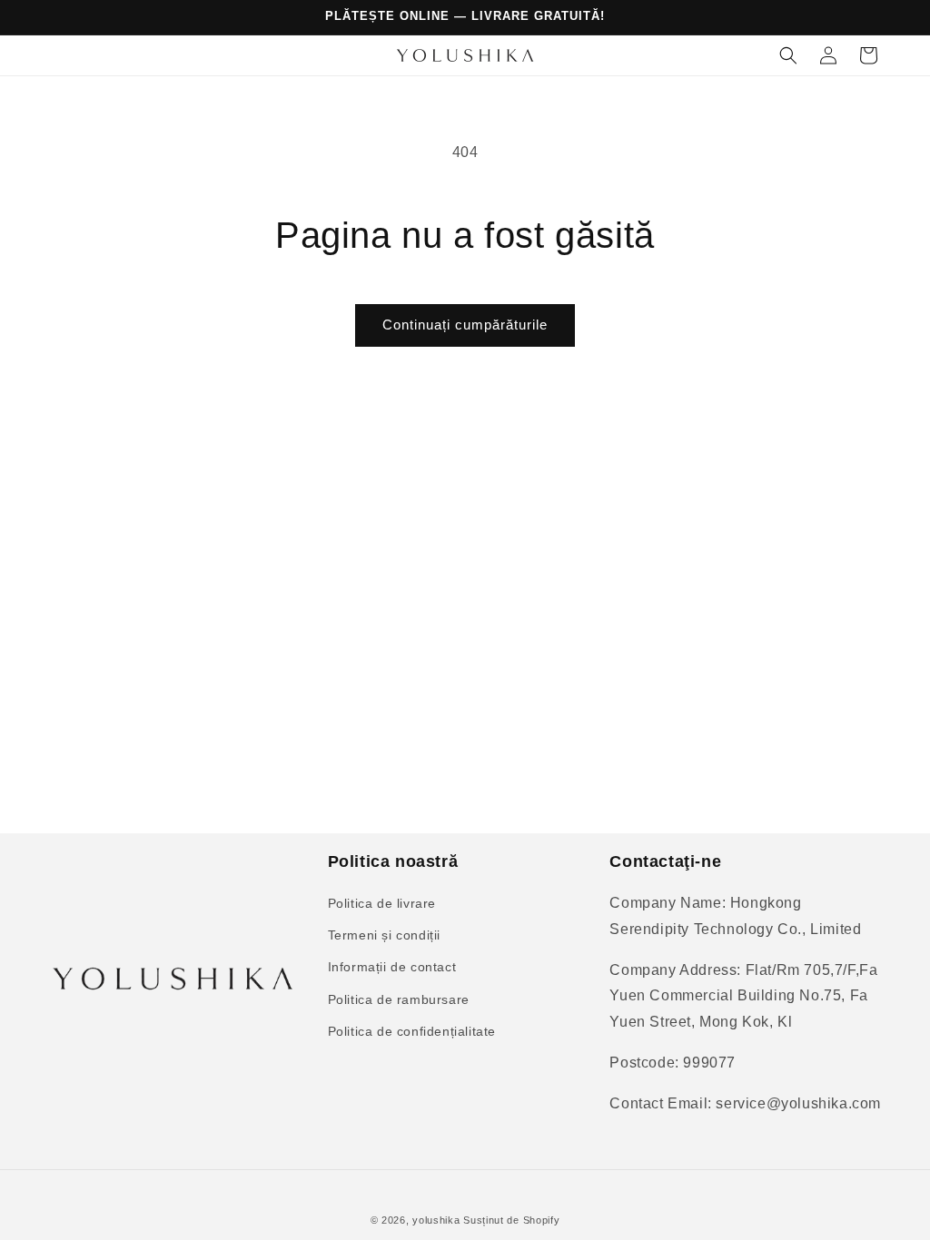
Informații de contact (392, 967)
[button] (788, 55)
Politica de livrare (382, 903)
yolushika (436, 1220)
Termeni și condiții (384, 935)
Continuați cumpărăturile (465, 324)
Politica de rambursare (399, 999)
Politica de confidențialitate (412, 1031)
